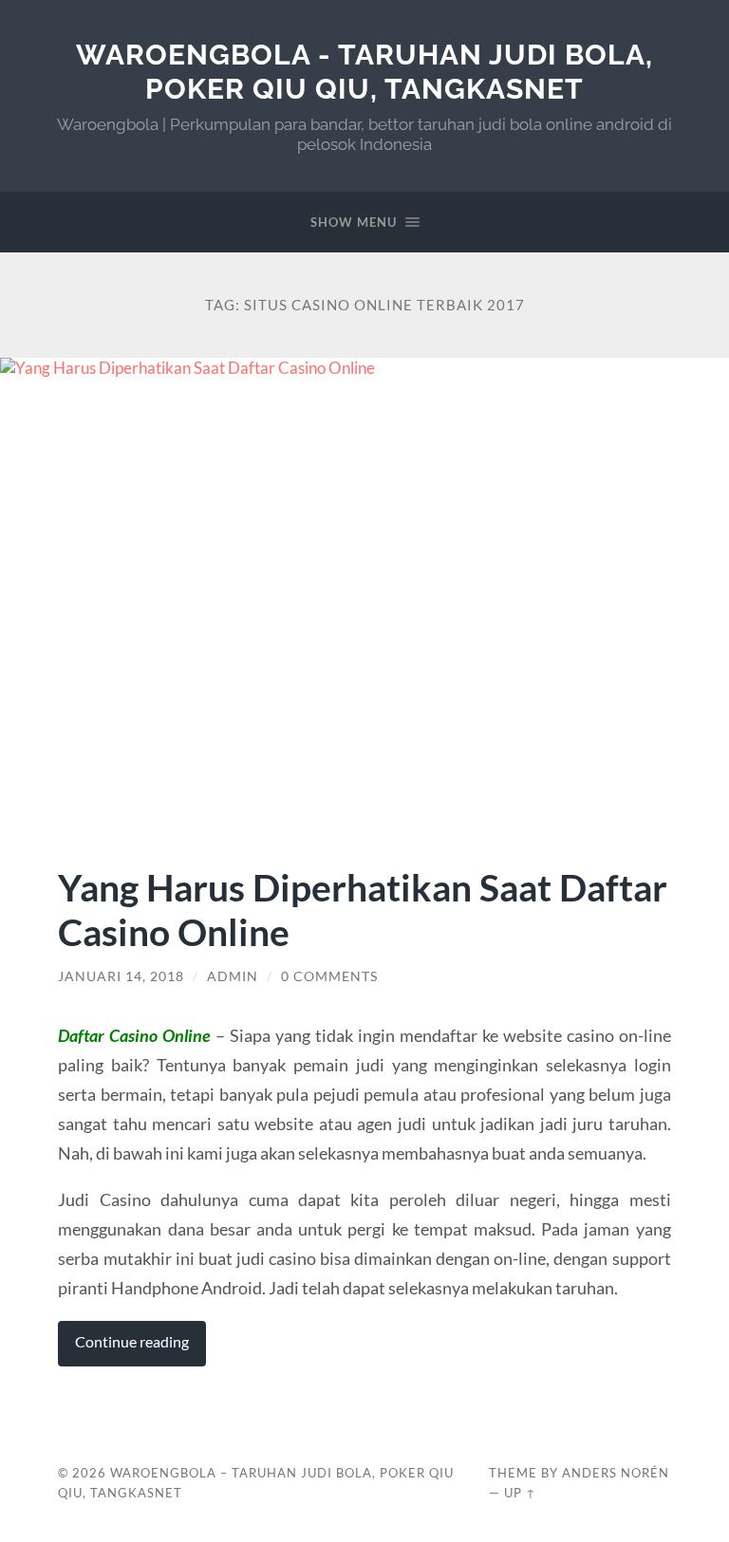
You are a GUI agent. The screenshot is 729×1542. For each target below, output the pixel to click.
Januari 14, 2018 (121, 976)
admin (232, 976)
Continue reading (132, 1341)
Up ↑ (520, 1492)
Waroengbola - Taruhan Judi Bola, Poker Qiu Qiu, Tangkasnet (364, 71)
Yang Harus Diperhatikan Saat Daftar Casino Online (362, 909)
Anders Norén (615, 1472)
